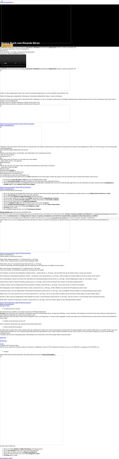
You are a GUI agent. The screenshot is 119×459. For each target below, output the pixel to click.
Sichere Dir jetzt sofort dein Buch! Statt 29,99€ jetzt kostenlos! (17, 124)
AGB (76, 348)
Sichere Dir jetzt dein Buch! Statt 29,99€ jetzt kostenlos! (15, 253)
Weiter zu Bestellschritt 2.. (7, 125)
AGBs (2, 344)
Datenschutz (3, 340)
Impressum (3, 337)
